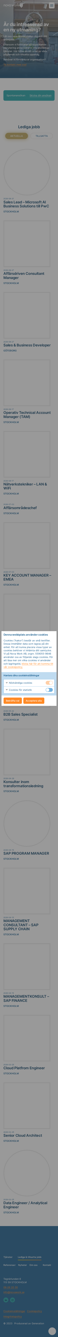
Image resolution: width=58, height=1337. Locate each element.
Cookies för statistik (20, 689)
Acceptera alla (34, 700)
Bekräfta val (12, 700)
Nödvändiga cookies (20, 682)
